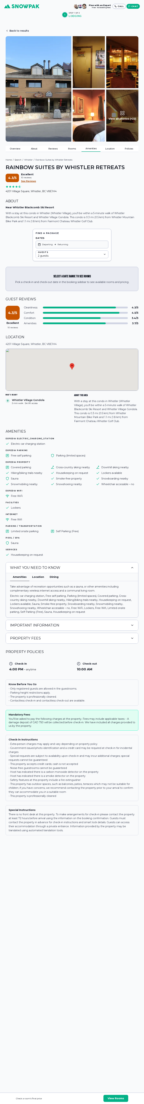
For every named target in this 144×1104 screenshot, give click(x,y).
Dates (40, 238)
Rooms (72, 148)
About (34, 148)
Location (110, 148)
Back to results (19, 30)
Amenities (91, 148)
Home (9, 159)
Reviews (53, 148)
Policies (129, 148)
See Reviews (28, 181)
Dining (54, 577)
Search (18, 159)
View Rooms (116, 1098)
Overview (15, 148)
